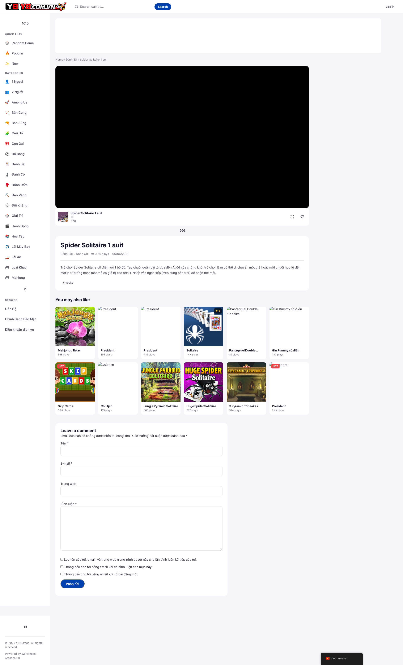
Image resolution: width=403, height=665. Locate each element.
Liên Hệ (10, 309)
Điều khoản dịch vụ (19, 330)
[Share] (302, 217)
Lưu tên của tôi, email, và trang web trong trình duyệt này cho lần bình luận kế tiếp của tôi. (130, 560)
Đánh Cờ (82, 254)
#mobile (68, 282)
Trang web (68, 484)
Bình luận (68, 504)
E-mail (66, 463)
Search (163, 6)
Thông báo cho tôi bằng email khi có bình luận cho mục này (108, 567)
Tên (64, 443)
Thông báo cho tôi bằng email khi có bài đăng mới (100, 574)
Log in (390, 6)
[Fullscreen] (292, 217)
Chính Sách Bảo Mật (20, 319)
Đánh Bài (71, 59)
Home (59, 59)
